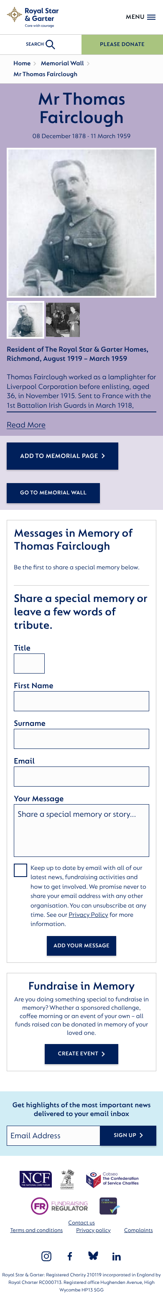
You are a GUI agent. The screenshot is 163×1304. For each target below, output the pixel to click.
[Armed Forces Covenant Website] (67, 1179)
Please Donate (122, 44)
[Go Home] (33, 17)
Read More (26, 425)
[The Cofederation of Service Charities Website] (112, 1179)
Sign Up (125, 1135)
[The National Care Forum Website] (36, 1179)
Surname (30, 723)
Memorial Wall (62, 63)
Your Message (39, 799)
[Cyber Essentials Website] (110, 1206)
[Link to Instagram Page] (46, 1256)
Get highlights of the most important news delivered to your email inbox (81, 1110)
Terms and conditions (36, 1230)
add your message (81, 945)
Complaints (138, 1230)
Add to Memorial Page (59, 456)
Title (22, 648)
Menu (135, 17)
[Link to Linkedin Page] (116, 1256)
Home (22, 63)
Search (35, 44)
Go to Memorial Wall (53, 492)
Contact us (81, 1223)
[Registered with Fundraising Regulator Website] (59, 1206)
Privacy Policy (88, 915)
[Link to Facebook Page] (69, 1256)
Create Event (78, 1053)
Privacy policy (93, 1230)
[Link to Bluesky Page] (93, 1256)
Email (24, 761)
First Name (33, 686)
